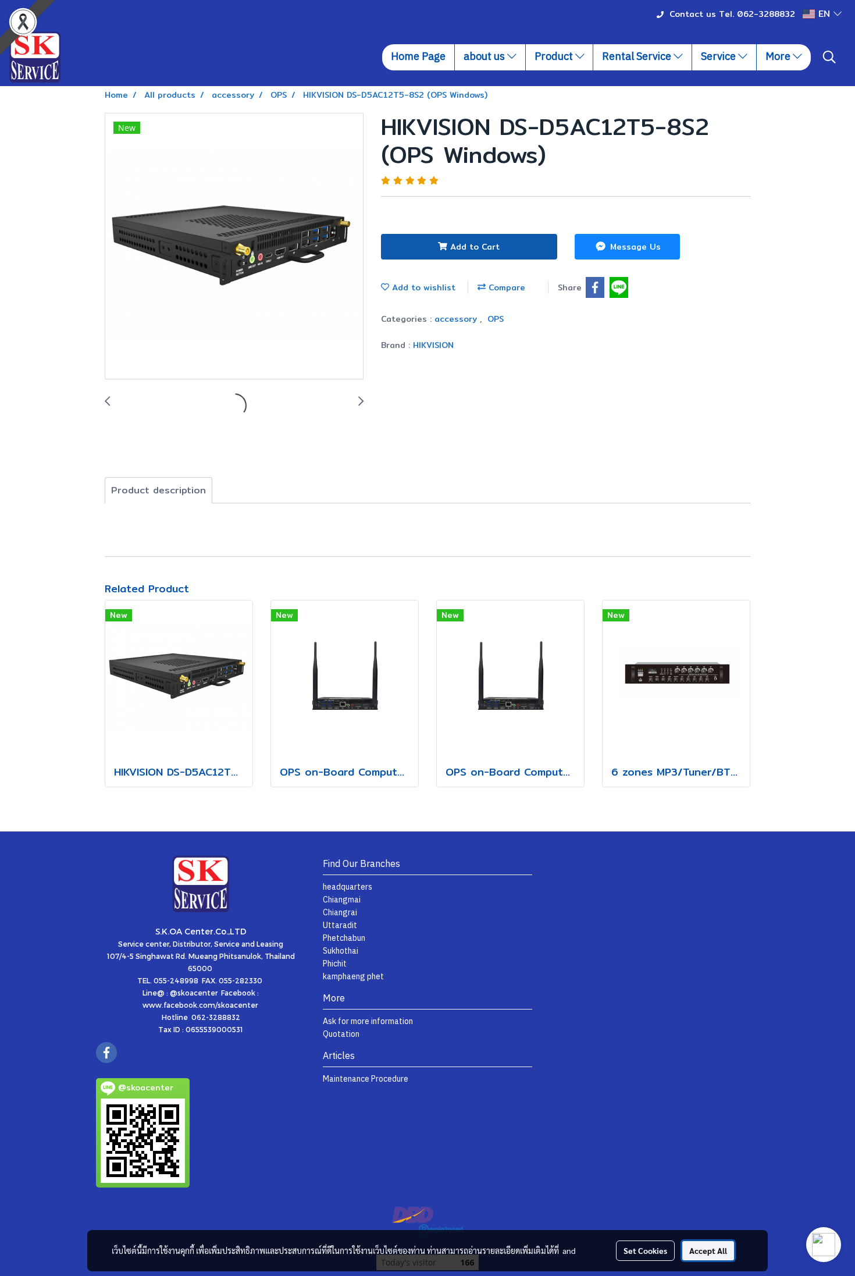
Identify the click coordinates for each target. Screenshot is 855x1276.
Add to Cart (473, 246)
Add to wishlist (422, 287)
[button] (829, 57)
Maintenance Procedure (365, 1079)
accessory (457, 318)
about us (485, 57)
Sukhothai (340, 951)
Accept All (708, 1250)
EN (824, 13)
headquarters (347, 887)
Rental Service (638, 57)
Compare (505, 287)
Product (555, 57)
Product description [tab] (158, 490)
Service (719, 57)
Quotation (341, 1034)
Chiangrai (340, 912)
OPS (495, 318)
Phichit (335, 964)
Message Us (634, 246)
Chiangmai (342, 900)
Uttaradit (340, 925)
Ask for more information (368, 1021)
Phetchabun (344, 938)
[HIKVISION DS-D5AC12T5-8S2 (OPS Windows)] (234, 246)
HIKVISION (433, 345)
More (779, 57)
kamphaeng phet (353, 976)
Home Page (418, 57)
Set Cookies (645, 1250)
